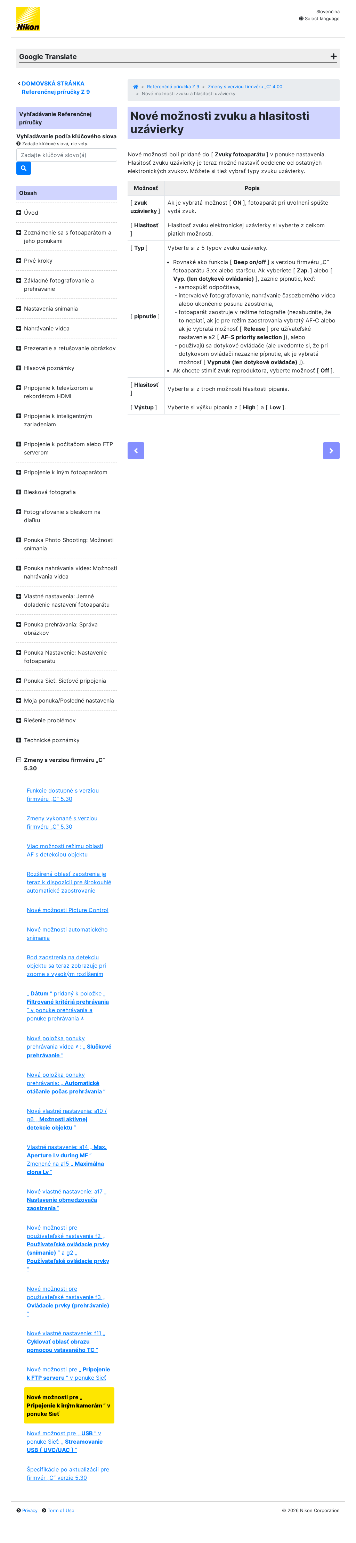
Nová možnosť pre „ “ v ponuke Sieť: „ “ (65, 1441)
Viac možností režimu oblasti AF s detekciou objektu (65, 850)
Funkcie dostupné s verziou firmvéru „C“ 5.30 (63, 794)
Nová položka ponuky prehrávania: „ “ (66, 1083)
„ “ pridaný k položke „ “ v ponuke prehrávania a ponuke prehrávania (68, 1006)
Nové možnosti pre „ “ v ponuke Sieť (68, 1373)
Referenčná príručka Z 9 (173, 86)
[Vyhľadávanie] (23, 168)
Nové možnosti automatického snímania (67, 933)
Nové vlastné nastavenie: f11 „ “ (66, 1341)
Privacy (30, 1510)
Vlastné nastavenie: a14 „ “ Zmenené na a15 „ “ (67, 1159)
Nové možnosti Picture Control (67, 909)
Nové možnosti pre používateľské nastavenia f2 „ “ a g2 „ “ (68, 1248)
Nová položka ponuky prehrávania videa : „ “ (69, 1047)
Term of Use (61, 1510)
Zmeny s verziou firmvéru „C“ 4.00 (245, 86)
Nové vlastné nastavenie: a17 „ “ (66, 1200)
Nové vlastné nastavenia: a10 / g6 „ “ (67, 1119)
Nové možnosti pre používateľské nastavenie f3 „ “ (68, 1301)
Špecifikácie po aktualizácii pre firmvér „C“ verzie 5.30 (68, 1473)
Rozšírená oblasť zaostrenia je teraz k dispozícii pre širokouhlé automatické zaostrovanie (69, 882)
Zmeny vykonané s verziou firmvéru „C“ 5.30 (62, 822)
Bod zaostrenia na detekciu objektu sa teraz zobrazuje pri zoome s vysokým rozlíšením (66, 965)
